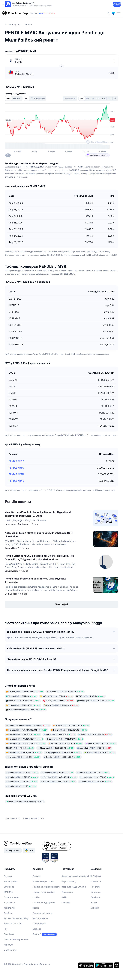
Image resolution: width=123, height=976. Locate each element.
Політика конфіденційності (46, 886)
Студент (8, 876)
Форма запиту (69, 881)
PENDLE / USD (16, 461)
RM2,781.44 (57, 696)
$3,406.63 (64, 752)
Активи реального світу (16, 918)
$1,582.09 (98, 777)
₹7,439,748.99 (72, 725)
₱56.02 (95, 748)
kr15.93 (23, 773)
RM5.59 (91, 696)
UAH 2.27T (42, 13)
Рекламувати (10, 881)
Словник (66, 902)
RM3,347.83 (24, 705)
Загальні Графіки (12, 923)
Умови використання (43, 881)
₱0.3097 (101, 752)
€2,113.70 (24, 757)
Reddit (93, 902)
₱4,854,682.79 (25, 739)
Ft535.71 (96, 782)
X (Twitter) (95, 876)
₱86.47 (21, 748)
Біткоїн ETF (9, 902)
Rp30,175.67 (59, 782)
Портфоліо (9, 934)
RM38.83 (27, 710)
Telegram (95, 886)
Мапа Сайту (10, 950)
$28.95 (23, 777)
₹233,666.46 (57, 748)
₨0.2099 (60, 734)
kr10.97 (58, 773)
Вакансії (37, 934)
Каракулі (8, 944)
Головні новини (11, 897)
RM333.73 (96, 701)
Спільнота (95, 881)
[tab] (27, 98)
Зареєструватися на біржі (75, 876)
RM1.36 (59, 701)
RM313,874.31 (25, 692)
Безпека (37, 929)
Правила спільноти (42, 913)
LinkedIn (94, 907)
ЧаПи (64, 897)
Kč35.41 (94, 773)
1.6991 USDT (63, 757)
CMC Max (9, 892)
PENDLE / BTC (16, 467)
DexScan (8, 913)
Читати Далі (61, 604)
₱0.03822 (29, 725)
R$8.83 (22, 782)
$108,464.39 (70, 730)
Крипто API (9, 907)
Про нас (37, 876)
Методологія (39, 923)
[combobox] (70, 98)
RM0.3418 (62, 705)
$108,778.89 (25, 752)
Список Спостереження (16, 939)
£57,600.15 (66, 743)
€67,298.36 (24, 734)
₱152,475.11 (66, 739)
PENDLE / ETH (16, 474)
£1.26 (22, 786)
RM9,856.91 (66, 692)
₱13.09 (102, 743)
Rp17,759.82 (96, 734)
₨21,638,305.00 (26, 743)
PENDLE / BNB (16, 480)
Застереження (40, 918)
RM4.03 (22, 696)
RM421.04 (24, 701)
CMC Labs (9, 886)
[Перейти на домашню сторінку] (15, 13)
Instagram (95, 892)
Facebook (95, 897)
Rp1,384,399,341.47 (27, 730)
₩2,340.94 (60, 777)
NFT (6, 929)
